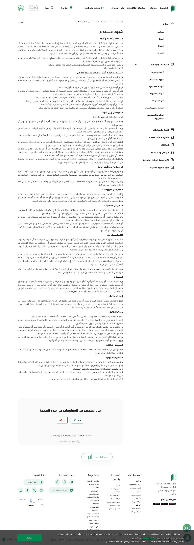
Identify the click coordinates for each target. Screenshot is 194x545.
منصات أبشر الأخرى (91, 8)
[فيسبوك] (27, 490)
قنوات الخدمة (115, 498)
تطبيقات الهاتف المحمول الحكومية (93, 528)
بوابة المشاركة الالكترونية (94, 508)
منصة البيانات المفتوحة (94, 502)
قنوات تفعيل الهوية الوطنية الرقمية (113, 503)
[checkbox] (77, 420)
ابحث (47, 8)
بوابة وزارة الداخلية (93, 480)
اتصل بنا (117, 484)
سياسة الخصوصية (135, 484)
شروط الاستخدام (135, 487)
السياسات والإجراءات (103, 21)
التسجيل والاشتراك (114, 508)
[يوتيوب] (41, 490)
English (64, 8)
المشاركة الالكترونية (136, 8)
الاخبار (139, 491)
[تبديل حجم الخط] (64, 482)
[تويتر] (34, 490)
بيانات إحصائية (136, 508)
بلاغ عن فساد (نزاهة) (115, 490)
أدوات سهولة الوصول (136, 503)
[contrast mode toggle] (71, 482)
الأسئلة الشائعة (115, 494)
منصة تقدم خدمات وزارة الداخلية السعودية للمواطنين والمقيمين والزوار (165, 488)
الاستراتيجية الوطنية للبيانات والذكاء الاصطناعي (93, 493)
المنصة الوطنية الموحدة (94, 486)
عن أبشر (153, 8)
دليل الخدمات (117, 8)
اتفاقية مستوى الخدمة (136, 496)
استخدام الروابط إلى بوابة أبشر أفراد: (107, 116)
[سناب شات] (20, 490)
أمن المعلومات (136, 511)
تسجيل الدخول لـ (100, 457)
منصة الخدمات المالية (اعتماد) (94, 521)
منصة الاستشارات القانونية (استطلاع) (93, 515)
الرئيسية (164, 8)
